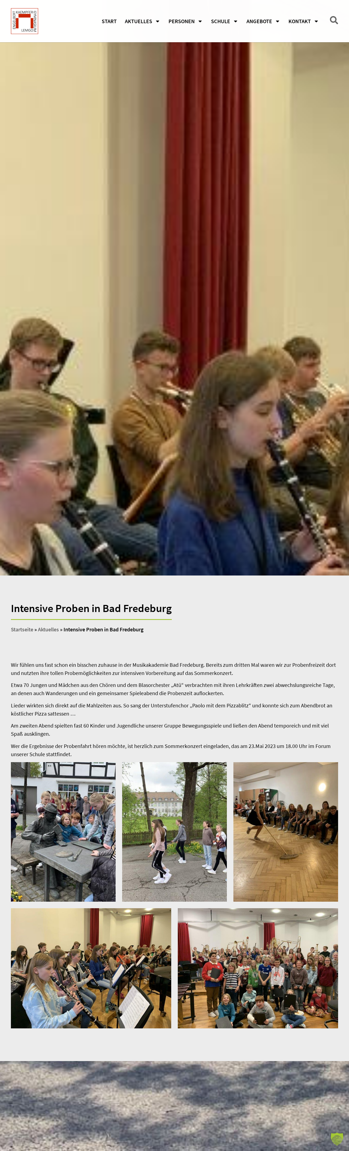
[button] (337, 1139)
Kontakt (299, 21)
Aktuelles (138, 21)
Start (109, 21)
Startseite (22, 629)
